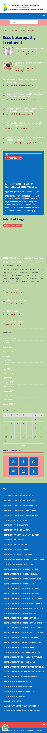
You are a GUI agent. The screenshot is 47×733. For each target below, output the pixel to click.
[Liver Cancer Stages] (4, 300)
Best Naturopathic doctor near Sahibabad (23, 623)
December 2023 (9, 377)
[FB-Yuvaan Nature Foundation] (23, 461)
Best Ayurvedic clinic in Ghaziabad (19, 501)
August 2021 (8, 391)
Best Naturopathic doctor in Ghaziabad (22, 593)
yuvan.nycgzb (20, 54)
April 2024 (7, 369)
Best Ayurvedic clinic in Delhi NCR (19, 496)
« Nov (22, 445)
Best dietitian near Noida (15, 545)
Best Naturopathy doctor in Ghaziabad (22, 652)
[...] (33, 210)
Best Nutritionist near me (15, 696)
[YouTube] (13, 461)
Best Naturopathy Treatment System (20, 677)
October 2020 (8, 395)
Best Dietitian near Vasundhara (18, 554)
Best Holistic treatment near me (18, 564)
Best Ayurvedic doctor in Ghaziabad (20, 510)
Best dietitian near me (14, 540)
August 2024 (8, 351)
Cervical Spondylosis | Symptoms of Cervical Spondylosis (24, 124)
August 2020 (8, 404)
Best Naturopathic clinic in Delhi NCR (21, 569)
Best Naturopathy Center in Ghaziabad (21, 638)
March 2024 (8, 373)
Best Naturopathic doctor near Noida (21, 618)
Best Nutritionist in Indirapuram (19, 691)
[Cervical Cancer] (4, 321)
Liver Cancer (13, 311)
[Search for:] (24, 22)
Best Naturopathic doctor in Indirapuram (23, 598)
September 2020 (10, 399)
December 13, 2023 (23, 68)
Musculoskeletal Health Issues (29, 48)
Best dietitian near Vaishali (16, 549)
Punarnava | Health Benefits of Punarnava (22, 80)
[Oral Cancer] (4, 289)
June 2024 (7, 360)
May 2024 (7, 364)
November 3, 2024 (10, 292)
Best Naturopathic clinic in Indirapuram (22, 579)
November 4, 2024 (12, 265)
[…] (41, 281)
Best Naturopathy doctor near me (19, 662)
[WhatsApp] (34, 461)
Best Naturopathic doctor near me (20, 613)
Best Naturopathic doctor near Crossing (23, 603)
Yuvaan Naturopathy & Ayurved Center (21, 706)
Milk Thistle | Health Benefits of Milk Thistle (21, 185)
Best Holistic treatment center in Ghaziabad (24, 559)
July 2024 (6, 356)
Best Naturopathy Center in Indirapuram (22, 642)
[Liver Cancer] (4, 311)
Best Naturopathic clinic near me (19, 584)
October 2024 (8, 342)
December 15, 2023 (23, 51)
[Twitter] (13, 471)
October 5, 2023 (9, 128)
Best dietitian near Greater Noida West (21, 535)
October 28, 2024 (10, 325)
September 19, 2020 (11, 143)
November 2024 (9, 338)
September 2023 (10, 386)
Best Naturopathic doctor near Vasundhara (24, 633)
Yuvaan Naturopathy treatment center (22, 711)
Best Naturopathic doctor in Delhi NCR (21, 589)
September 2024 (10, 347)
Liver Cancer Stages (16, 300)
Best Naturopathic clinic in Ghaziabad (21, 574)
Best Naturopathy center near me (19, 647)
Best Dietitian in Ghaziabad (16, 525)
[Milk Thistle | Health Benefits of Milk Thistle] (23, 167)
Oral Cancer (12, 289)
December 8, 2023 (10, 114)
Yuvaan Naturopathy (13, 701)
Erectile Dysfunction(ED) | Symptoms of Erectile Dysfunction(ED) (24, 109)
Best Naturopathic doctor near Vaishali (22, 628)
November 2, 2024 (10, 303)
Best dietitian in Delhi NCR (15, 520)
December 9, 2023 (10, 85)
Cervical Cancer (14, 321)
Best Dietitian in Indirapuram (17, 530)
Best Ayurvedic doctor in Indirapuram (21, 515)
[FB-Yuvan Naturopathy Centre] (34, 471)
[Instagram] (23, 471)
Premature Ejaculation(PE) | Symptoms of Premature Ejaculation (25, 95)
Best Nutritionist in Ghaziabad (18, 686)
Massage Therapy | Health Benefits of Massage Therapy (25, 138)
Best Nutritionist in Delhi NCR (17, 681)
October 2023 (8, 382)
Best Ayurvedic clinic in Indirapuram (20, 506)
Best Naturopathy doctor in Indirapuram (23, 657)
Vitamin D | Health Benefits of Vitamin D (29, 64)
